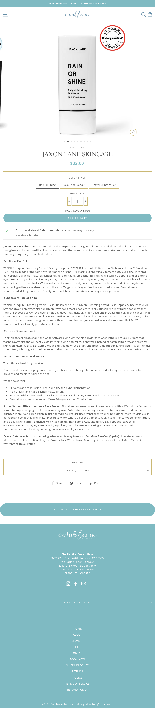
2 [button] (68, 142)
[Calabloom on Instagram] (68, 583)
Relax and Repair (73, 185)
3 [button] (72, 142)
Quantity (77, 193)
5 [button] (78, 142)
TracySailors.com (102, 704)
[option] (77, 3)
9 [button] (91, 142)
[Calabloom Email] (83, 583)
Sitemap (77, 671)
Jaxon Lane (77, 147)
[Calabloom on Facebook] (75, 583)
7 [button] (85, 142)
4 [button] (75, 142)
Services (78, 641)
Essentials (77, 178)
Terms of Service (77, 683)
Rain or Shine (47, 185)
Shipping (77, 462)
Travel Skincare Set (104, 185)
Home (77, 628)
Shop (77, 647)
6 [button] (81, 142)
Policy (77, 677)
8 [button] (88, 142)
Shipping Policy (77, 665)
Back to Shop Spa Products (80, 509)
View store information (27, 234)
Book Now (77, 659)
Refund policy (77, 689)
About (77, 634)
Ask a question (77, 470)
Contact (77, 653)
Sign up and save (77, 602)
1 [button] (65, 142)
